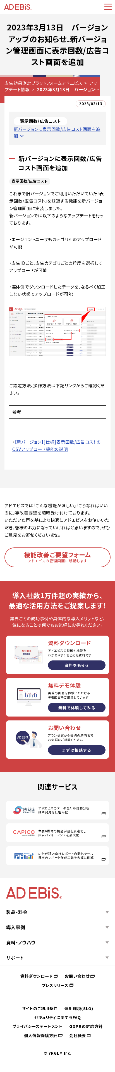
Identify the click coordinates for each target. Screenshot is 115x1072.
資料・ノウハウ (20, 942)
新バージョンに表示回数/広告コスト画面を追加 (57, 132)
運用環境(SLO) (78, 1008)
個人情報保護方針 (41, 1035)
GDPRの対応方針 (86, 1026)
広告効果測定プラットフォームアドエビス (43, 83)
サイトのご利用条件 (40, 1008)
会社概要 (77, 1035)
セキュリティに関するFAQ (57, 1017)
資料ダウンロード (36, 976)
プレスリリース (55, 985)
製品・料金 (17, 912)
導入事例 (15, 927)
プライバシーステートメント (37, 1026)
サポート (15, 957)
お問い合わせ (77, 976)
